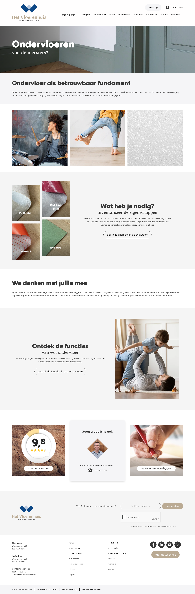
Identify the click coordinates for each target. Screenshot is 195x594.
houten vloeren (75, 553)
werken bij (151, 14)
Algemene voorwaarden (47, 589)
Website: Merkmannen (91, 589)
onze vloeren (74, 548)
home (71, 543)
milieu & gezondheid (117, 553)
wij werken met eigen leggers (156, 468)
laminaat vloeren (76, 564)
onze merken (113, 548)
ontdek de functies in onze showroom (60, 371)
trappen (86, 14)
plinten (72, 569)
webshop (153, 7)
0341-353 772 (177, 7)
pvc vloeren (74, 558)
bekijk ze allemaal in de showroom (127, 234)
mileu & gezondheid (119, 14)
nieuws (164, 14)
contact (175, 14)
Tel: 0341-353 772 (19, 572)
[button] (70, 15)
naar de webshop (165, 554)
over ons (138, 14)
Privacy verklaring (69, 589)
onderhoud (100, 14)
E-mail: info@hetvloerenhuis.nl (24, 574)
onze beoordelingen (39, 468)
